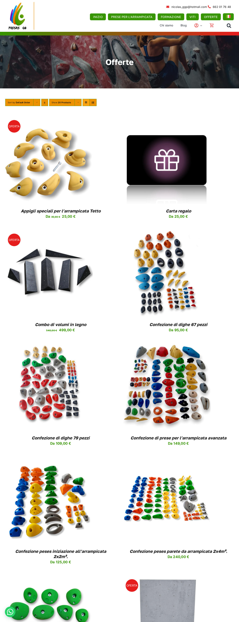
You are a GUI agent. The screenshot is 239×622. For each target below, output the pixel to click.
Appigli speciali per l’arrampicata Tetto (61, 210)
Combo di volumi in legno (60, 324)
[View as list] (93, 102)
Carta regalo (178, 210)
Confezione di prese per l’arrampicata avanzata (178, 437)
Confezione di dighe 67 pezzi (178, 324)
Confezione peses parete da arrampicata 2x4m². (178, 551)
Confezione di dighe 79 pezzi (61, 437)
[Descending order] (44, 102)
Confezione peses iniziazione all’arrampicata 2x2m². (60, 554)
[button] (229, 25)
